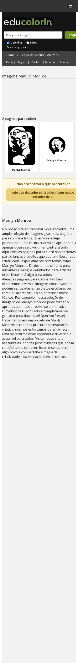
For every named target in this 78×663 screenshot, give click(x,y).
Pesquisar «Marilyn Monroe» (39, 55)
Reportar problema (56, 62)
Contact (36, 62)
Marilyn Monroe (21, 169)
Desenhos (16, 42)
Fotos (33, 42)
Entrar (9, 62)
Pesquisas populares (18, 47)
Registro (22, 62)
